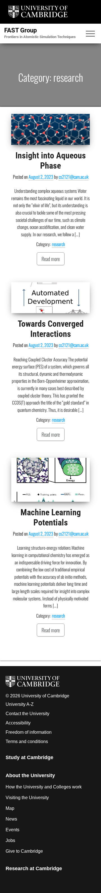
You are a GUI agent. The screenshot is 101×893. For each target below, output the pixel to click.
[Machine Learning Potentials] (50, 480)
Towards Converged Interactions (51, 329)
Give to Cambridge (24, 851)
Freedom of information (29, 732)
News (11, 819)
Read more (51, 258)
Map (10, 808)
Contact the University (27, 713)
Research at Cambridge (34, 868)
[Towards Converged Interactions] (50, 297)
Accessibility (18, 722)
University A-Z (20, 704)
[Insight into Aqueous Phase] (50, 129)
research (58, 244)
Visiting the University (27, 797)
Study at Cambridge (29, 757)
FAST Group (20, 30)
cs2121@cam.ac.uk (73, 176)
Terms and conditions (27, 741)
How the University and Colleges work (44, 786)
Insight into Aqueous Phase (50, 161)
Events (12, 829)
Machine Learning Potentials (50, 517)
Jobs (10, 840)
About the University (30, 775)
